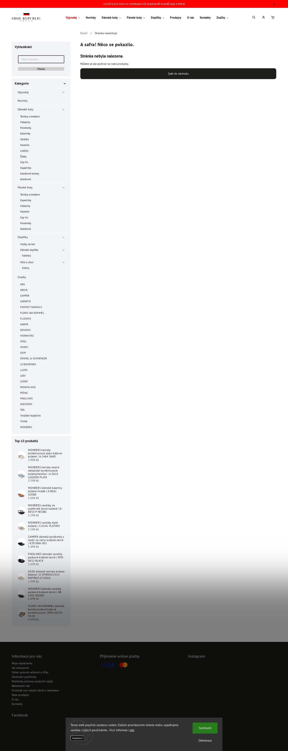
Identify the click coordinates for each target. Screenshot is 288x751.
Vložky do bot (27, 244)
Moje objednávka (22, 663)
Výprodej (23, 92)
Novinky (22, 100)
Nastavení (77, 738)
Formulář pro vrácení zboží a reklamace (35, 690)
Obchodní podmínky (24, 677)
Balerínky (25, 133)
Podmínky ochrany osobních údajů (32, 681)
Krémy (25, 267)
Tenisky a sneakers (30, 116)
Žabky (23, 156)
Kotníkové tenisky (29, 173)
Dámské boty (25, 109)
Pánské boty (25, 187)
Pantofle (24, 145)
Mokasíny (25, 122)
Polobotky (25, 127)
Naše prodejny (20, 695)
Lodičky (24, 150)
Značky (22, 277)
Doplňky (23, 237)
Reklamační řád (21, 686)
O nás (15, 699)
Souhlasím (205, 728)
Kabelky (26, 255)
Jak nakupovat (20, 668)
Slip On (24, 162)
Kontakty (17, 704)
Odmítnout (205, 740)
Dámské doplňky (29, 249)
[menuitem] (74, 17)
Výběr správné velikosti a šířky (30, 672)
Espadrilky (25, 167)
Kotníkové (25, 179)
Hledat (41, 69)
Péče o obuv (27, 262)
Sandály (24, 139)
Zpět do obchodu (178, 73)
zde (132, 730)
